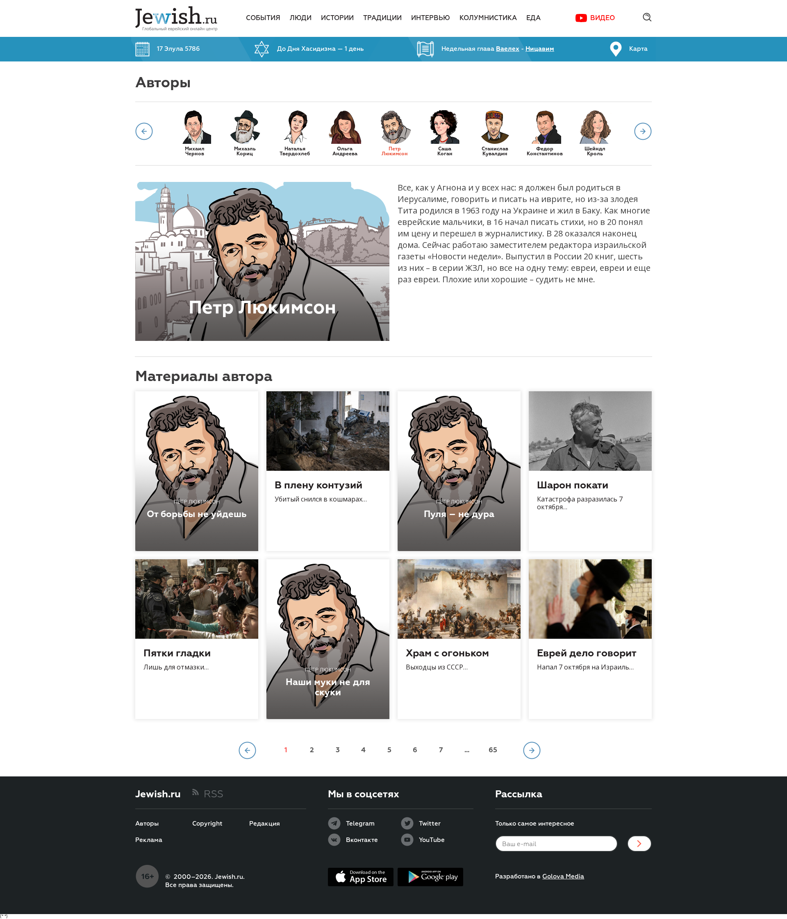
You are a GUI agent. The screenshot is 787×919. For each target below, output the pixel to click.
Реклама (148, 840)
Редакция (264, 824)
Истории (337, 18)
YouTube (432, 840)
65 (493, 750)
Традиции (382, 18)
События (263, 18)
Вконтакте (362, 840)
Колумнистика (488, 18)
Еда (533, 18)
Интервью (430, 18)
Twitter (430, 824)
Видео (602, 18)
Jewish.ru (158, 794)
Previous (144, 131)
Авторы (147, 824)
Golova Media (563, 877)
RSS (213, 794)
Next (643, 131)
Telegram (360, 824)
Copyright (207, 824)
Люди (301, 18)
